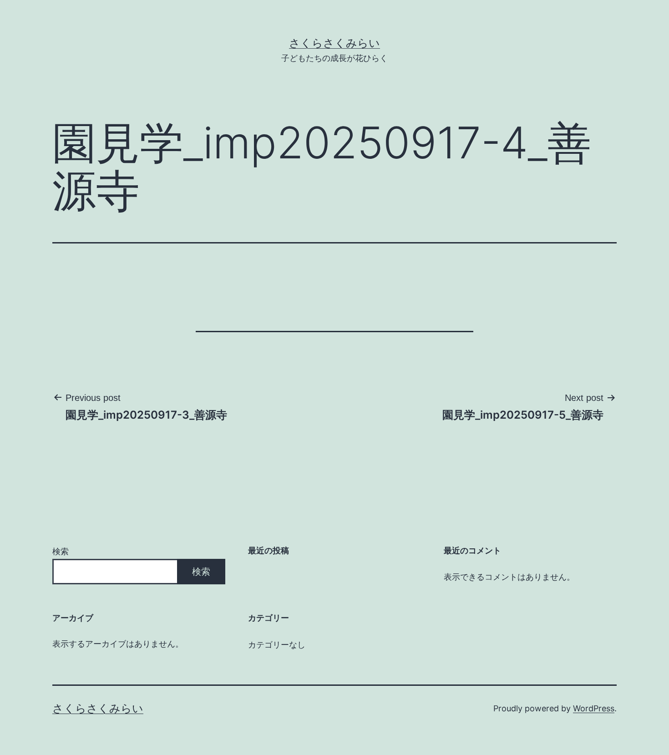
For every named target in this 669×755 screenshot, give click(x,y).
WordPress (593, 708)
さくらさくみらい (334, 43)
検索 (60, 551)
